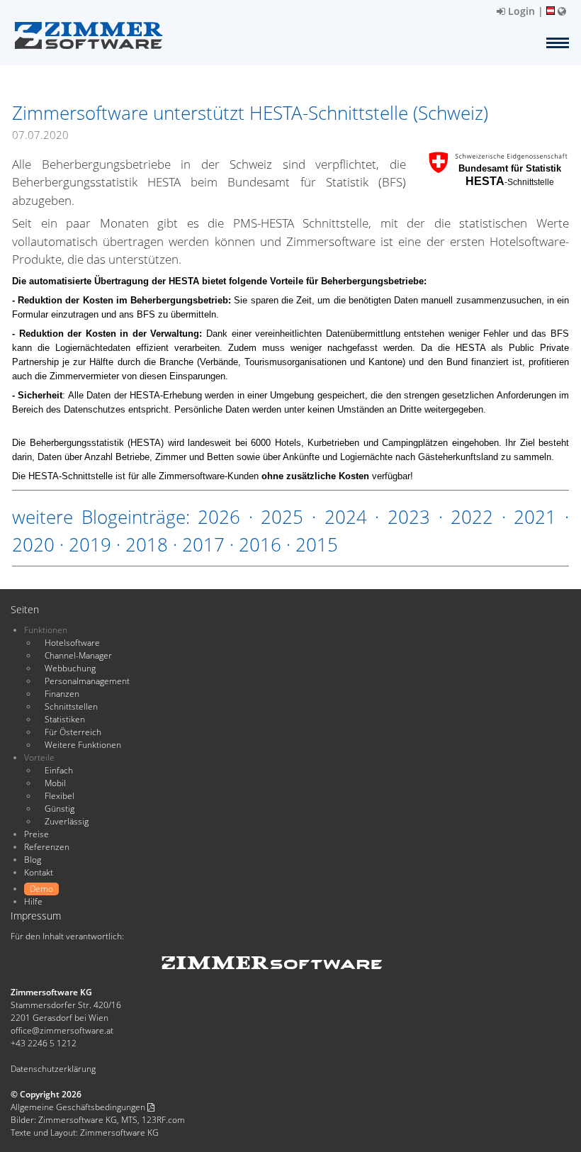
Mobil (55, 783)
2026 (219, 517)
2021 (535, 517)
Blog (32, 860)
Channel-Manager (78, 655)
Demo (41, 889)
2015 (316, 544)
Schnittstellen (71, 706)
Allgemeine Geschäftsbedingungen (79, 1107)
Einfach (59, 770)
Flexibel (59, 796)
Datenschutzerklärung (53, 1069)
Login (520, 11)
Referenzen (46, 847)
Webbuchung (70, 668)
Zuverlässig (67, 821)
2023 (409, 517)
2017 (203, 544)
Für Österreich (73, 732)
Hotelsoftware (72, 643)
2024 (346, 517)
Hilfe (33, 901)
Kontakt (38, 872)
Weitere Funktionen (83, 745)
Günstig (59, 809)
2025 (282, 517)
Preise (36, 834)
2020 (33, 544)
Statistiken (65, 719)
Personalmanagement (87, 681)
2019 (90, 544)
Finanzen (62, 694)
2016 (260, 544)
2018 (146, 544)
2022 (472, 517)
